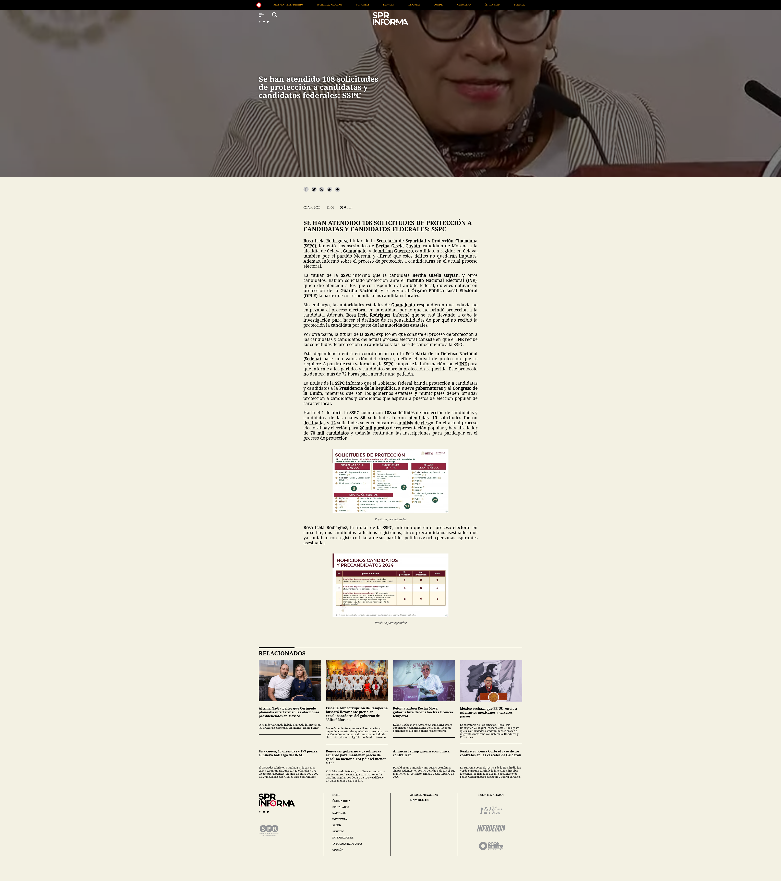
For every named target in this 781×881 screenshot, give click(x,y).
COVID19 (269, 4)
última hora (341, 801)
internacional (342, 837)
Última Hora (323, 4)
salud (336, 825)
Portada (350, 4)
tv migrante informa (347, 843)
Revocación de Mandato (384, 4)
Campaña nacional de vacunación (434, 4)
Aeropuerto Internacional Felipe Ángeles (523, 4)
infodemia (339, 819)
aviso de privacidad (424, 795)
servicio (338, 831)
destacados (340, 807)
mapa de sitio (419, 800)
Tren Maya (476, 4)
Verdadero (294, 4)
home (336, 795)
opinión (337, 850)
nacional (339, 813)
